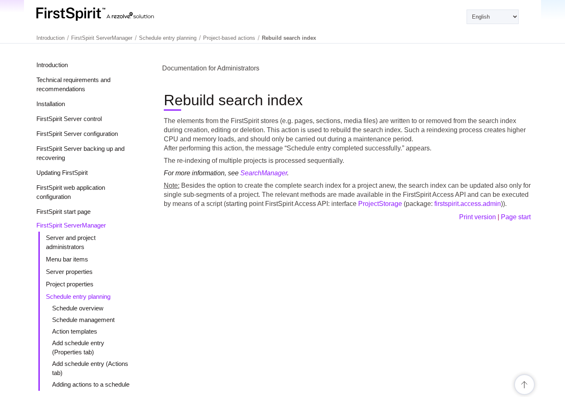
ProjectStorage (380, 203)
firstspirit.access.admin (467, 203)
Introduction (52, 64)
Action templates (74, 331)
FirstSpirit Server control (69, 118)
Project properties (69, 284)
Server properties (69, 271)
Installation (50, 103)
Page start (516, 216)
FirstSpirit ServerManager (71, 225)
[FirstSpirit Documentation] (111, 14)
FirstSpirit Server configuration (77, 133)
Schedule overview (77, 308)
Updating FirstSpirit (62, 172)
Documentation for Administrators (210, 68)
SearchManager (263, 173)
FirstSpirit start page (63, 211)
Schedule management (83, 319)
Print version (477, 216)
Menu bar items (67, 259)
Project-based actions (229, 38)
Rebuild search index (289, 38)
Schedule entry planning (78, 296)
